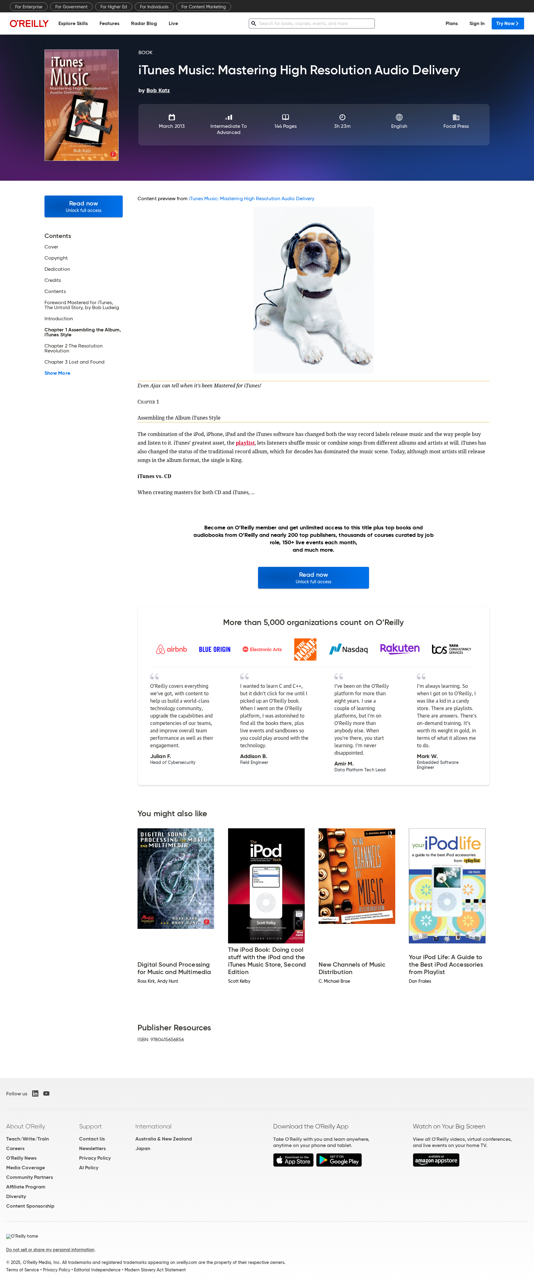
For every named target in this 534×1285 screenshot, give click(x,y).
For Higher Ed (113, 7)
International (153, 1126)
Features (109, 23)
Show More (57, 373)
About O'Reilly (25, 1126)
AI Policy (88, 1167)
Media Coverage (25, 1167)
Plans (452, 23)
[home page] (29, 23)
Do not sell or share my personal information (50, 1250)
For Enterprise (28, 7)
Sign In (477, 23)
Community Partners (29, 1177)
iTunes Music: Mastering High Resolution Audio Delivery (251, 198)
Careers (15, 1148)
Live (173, 23)
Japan (142, 1148)
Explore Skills (73, 23)
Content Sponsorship (30, 1206)
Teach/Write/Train (27, 1139)
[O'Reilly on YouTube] (46, 1093)
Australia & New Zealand (163, 1139)
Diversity (16, 1196)
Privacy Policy (95, 1158)
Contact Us (92, 1139)
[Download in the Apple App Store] (293, 1165)
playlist (245, 442)
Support (90, 1126)
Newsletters (92, 1148)
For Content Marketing (203, 7)
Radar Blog (144, 23)
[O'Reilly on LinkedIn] (35, 1093)
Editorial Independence (97, 1270)
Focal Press (456, 126)
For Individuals (154, 7)
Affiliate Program (25, 1187)
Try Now (505, 23)
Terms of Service (22, 1270)
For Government (71, 7)
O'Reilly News (21, 1158)
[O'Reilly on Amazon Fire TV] (436, 1165)
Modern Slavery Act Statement (155, 1270)
